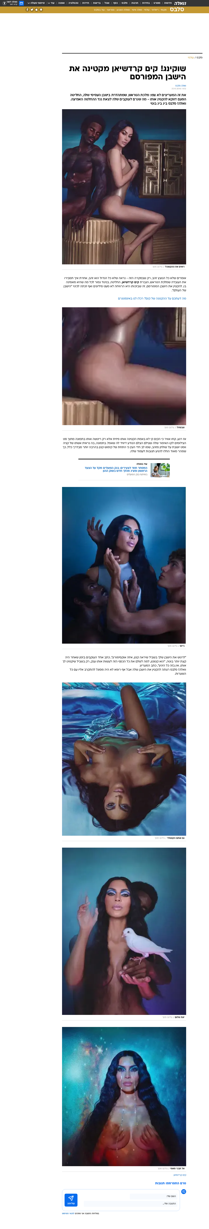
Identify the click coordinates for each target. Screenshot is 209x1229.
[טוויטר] (32, 10)
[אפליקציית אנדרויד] (41, 10)
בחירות (146, 3)
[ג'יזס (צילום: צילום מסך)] (124, 568)
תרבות (134, 3)
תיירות (85, 3)
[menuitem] (166, 3)
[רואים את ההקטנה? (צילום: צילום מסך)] (124, 189)
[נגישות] (4, 3)
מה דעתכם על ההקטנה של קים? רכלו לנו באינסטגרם (152, 298)
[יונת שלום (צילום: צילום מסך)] (124, 934)
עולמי (147, 10)
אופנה (61, 3)
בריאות (97, 3)
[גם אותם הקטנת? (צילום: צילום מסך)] (124, 761)
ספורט (157, 3)
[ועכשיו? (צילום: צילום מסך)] (124, 369)
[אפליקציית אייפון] (36, 10)
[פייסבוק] (27, 10)
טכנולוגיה (73, 3)
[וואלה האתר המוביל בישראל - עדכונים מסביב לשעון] (180, 3)
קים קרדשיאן (180, 1175)
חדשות (168, 3)
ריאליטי (155, 10)
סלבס (125, 3)
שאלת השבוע (123, 10)
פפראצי (110, 10)
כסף (115, 3)
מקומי (164, 10)
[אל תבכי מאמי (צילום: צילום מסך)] (124, 1099)
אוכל (106, 3)
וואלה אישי (137, 10)
